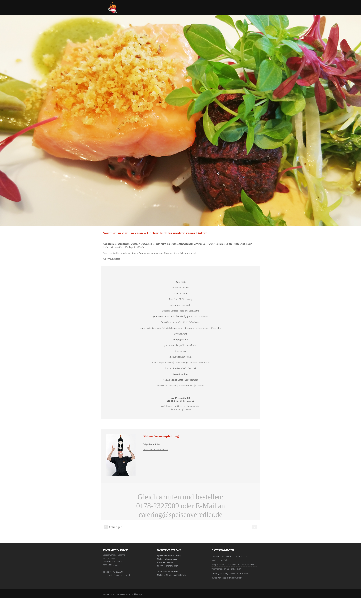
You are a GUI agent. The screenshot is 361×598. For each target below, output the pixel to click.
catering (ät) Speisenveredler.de (117, 575)
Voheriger (113, 527)
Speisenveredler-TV (215, 10)
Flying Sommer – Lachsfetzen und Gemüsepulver (233, 564)
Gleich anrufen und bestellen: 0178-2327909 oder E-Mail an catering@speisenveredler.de (180, 506)
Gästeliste (238, 10)
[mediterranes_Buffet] (180, 120)
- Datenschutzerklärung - (131, 594)
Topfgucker (257, 10)
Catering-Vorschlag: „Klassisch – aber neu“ (230, 573)
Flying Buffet (113, 259)
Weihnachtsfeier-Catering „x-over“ (226, 568)
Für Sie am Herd (163, 10)
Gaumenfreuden (189, 10)
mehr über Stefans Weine (155, 449)
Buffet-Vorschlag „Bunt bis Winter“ (227, 577)
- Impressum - (109, 594)
